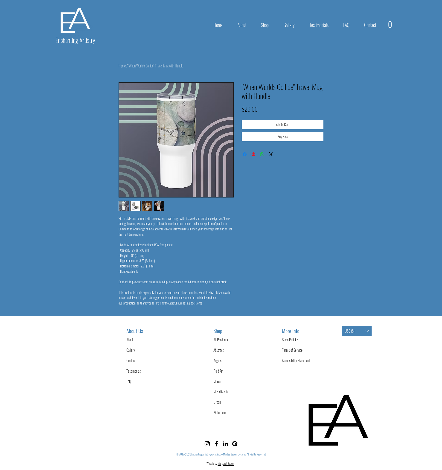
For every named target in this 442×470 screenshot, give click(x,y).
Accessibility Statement (296, 360)
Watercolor (220, 412)
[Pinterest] (234, 443)
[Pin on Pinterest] (253, 154)
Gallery (130, 350)
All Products (220, 339)
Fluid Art (218, 371)
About (129, 339)
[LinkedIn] (225, 443)
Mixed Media (220, 392)
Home (122, 66)
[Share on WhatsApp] (262, 154)
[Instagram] (207, 443)
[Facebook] (216, 443)
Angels (217, 360)
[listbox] (357, 331)
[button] (265, 24)
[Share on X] (271, 154)
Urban (217, 402)
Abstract (218, 350)
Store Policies (290, 339)
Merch (217, 381)
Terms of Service (292, 350)
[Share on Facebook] (244, 154)
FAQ (128, 381)
